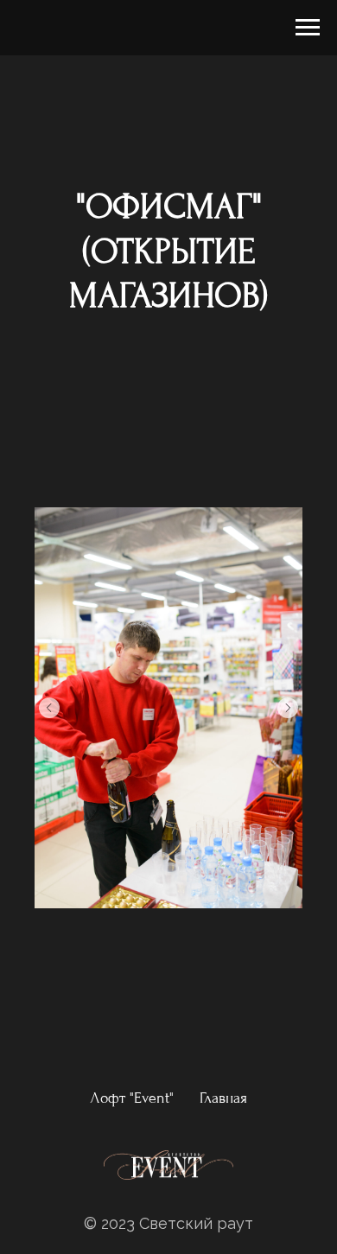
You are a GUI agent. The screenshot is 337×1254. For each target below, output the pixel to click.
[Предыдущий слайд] (49, 707)
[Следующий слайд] (287, 707)
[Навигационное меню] (308, 27)
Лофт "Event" (132, 1098)
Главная (223, 1098)
